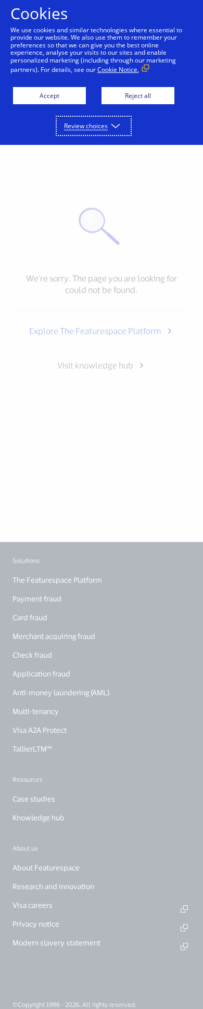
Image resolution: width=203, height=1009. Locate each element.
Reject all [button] (138, 95)
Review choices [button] (86, 125)
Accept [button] (49, 95)
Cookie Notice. (118, 69)
